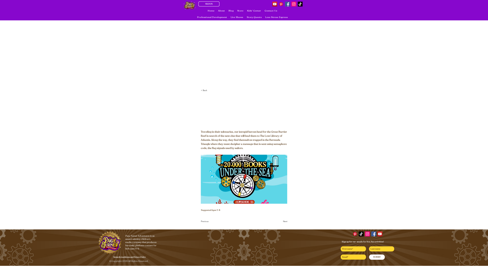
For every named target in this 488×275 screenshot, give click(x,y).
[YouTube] (274, 4)
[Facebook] (287, 4)
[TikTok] (300, 4)
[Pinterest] (281, 4)
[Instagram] (293, 4)
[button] (237, 17)
